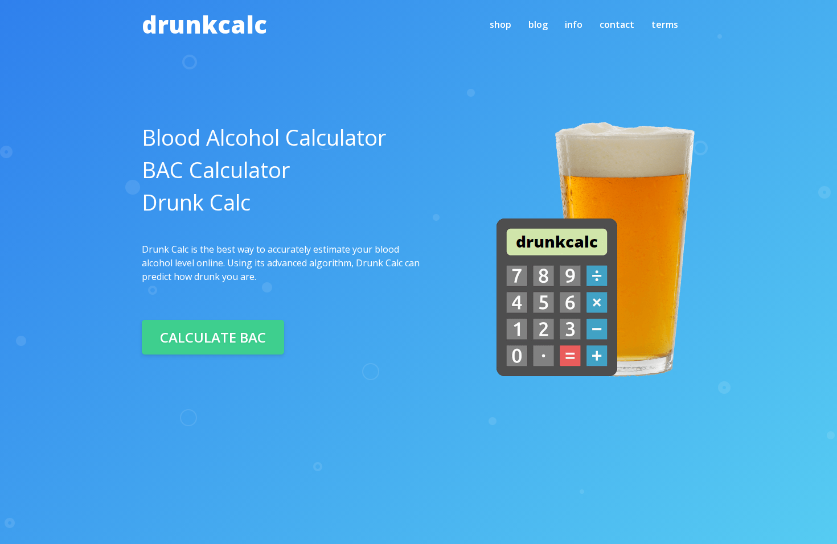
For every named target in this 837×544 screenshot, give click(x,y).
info (573, 24)
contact (617, 24)
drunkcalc (204, 24)
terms (664, 24)
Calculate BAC (213, 337)
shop (500, 24)
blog (538, 24)
